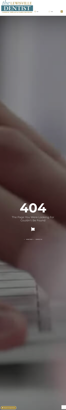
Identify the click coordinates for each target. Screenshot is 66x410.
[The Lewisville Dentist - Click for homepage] (17, 7)
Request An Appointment (9, 407)
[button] (62, 11)
